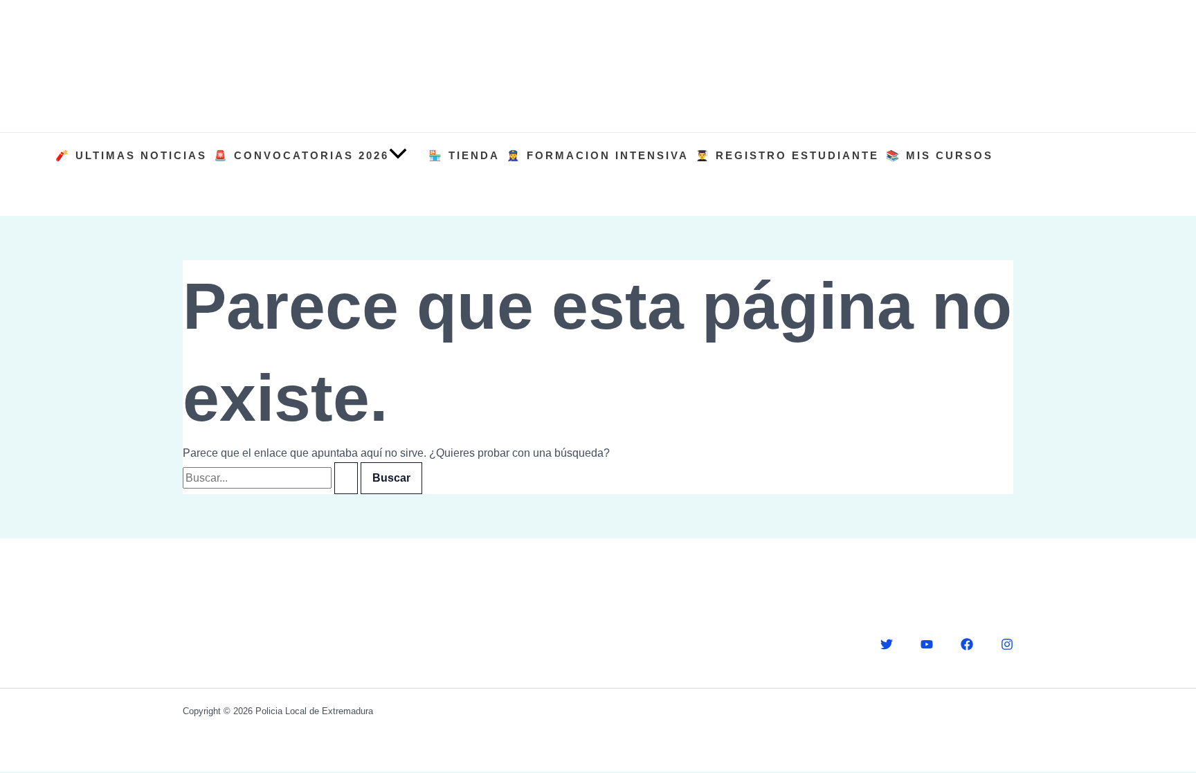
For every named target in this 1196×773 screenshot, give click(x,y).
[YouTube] (927, 647)
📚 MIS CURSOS (939, 155)
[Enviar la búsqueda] (346, 478)
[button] (398, 155)
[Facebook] (967, 647)
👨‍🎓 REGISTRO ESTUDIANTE (787, 155)
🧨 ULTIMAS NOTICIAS (131, 155)
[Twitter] (886, 647)
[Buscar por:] (272, 478)
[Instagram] (1007, 647)
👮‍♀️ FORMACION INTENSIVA (598, 155)
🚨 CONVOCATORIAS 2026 (301, 155)
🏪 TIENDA (464, 155)
